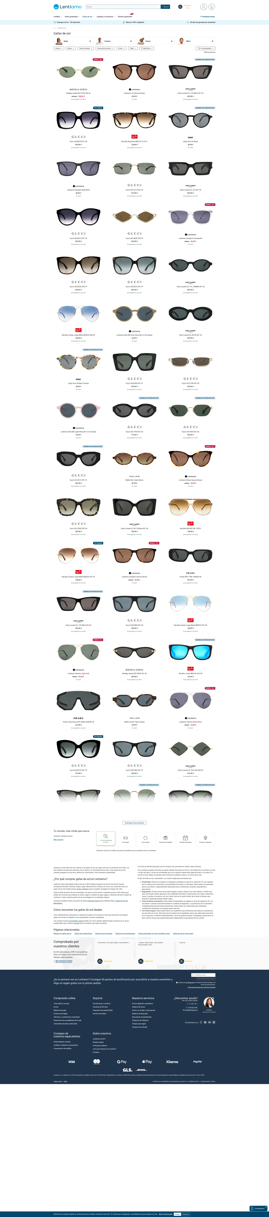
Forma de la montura (104, 48)
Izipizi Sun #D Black (190, 142)
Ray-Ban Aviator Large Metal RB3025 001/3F (190, 625)
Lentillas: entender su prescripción (66, 1045)
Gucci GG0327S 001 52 (78, 770)
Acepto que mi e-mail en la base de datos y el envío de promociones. (196, 983)
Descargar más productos (134, 823)
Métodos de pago (60, 1010)
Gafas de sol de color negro (183, 933)
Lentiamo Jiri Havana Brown (134, 93)
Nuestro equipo (98, 1042)
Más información (165, 1214)
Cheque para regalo (139, 1024)
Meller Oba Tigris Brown (134, 480)
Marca (70, 48)
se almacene (190, 982)
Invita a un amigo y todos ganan (143, 1010)
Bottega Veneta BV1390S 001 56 (134, 674)
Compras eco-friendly (139, 1027)
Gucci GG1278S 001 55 (190, 383)
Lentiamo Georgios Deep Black (78, 190)
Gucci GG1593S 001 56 (190, 432)
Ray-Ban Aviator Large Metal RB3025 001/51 (78, 577)
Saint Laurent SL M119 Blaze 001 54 (134, 528)
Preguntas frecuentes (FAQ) (103, 1010)
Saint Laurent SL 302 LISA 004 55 (190, 770)
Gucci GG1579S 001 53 (134, 432)
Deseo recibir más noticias (205, 979)
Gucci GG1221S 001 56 (134, 190)
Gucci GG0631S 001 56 (78, 238)
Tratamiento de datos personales (65, 1024)
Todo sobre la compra (61, 1003)
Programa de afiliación (140, 1020)
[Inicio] (54, 28)
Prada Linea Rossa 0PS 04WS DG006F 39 (78, 722)
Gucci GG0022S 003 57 (78, 287)
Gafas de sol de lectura (103, 933)
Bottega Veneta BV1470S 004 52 (78, 93)
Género (57, 48)
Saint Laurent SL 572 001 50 (190, 190)
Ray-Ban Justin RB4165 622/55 (190, 674)
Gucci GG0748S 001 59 (134, 625)
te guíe (76, 923)
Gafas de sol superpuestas (125, 933)
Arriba (65, 1081)
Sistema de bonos (138, 1007)
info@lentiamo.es (191, 1010)
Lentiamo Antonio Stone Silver (190, 722)
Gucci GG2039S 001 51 (134, 383)
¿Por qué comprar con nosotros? (104, 1049)
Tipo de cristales (84, 48)
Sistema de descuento (140, 1013)
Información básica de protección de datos (201, 987)
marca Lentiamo (82, 889)
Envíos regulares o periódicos (142, 1003)
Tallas (132, 48)
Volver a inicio (58, 1081)
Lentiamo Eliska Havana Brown (190, 480)
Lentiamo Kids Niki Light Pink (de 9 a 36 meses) (78, 432)
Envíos (56, 1007)
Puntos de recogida (60, 1013)
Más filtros (146, 48)
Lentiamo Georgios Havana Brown (134, 577)
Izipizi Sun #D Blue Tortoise (78, 383)
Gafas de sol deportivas (83, 933)
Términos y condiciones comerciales (67, 1017)
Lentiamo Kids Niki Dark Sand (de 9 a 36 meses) (134, 335)
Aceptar (177, 1214)
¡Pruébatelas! (259, 1208)
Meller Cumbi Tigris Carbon (134, 722)
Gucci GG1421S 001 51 (78, 480)
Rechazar (186, 1214)
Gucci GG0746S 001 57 (134, 770)
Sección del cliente (99, 1013)
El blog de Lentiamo (100, 1045)
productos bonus (93, 901)
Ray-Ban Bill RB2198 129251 (190, 528)
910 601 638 (193, 1007)
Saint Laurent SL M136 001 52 (190, 335)
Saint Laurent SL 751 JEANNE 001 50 (190, 287)
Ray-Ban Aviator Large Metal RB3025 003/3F (78, 335)
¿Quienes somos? (99, 1039)
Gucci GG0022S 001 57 (134, 287)
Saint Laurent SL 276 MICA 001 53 (190, 93)
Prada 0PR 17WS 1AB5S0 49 (190, 577)
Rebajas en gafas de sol (62, 933)
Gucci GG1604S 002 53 (134, 238)
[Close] (266, 1207)
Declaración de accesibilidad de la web (67, 1020)
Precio (120, 48)
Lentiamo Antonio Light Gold (78, 674)
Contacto (96, 1052)
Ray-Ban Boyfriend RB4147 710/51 (134, 142)
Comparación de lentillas (62, 1048)
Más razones (58, 839)
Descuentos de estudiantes (141, 1017)
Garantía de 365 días (100, 1007)
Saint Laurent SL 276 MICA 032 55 (78, 625)
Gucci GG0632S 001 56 (78, 142)
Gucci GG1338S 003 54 (78, 528)
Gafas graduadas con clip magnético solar (154, 933)
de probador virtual (76, 921)
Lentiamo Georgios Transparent (190, 238)
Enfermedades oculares (62, 1042)
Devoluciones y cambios (101, 1003)
